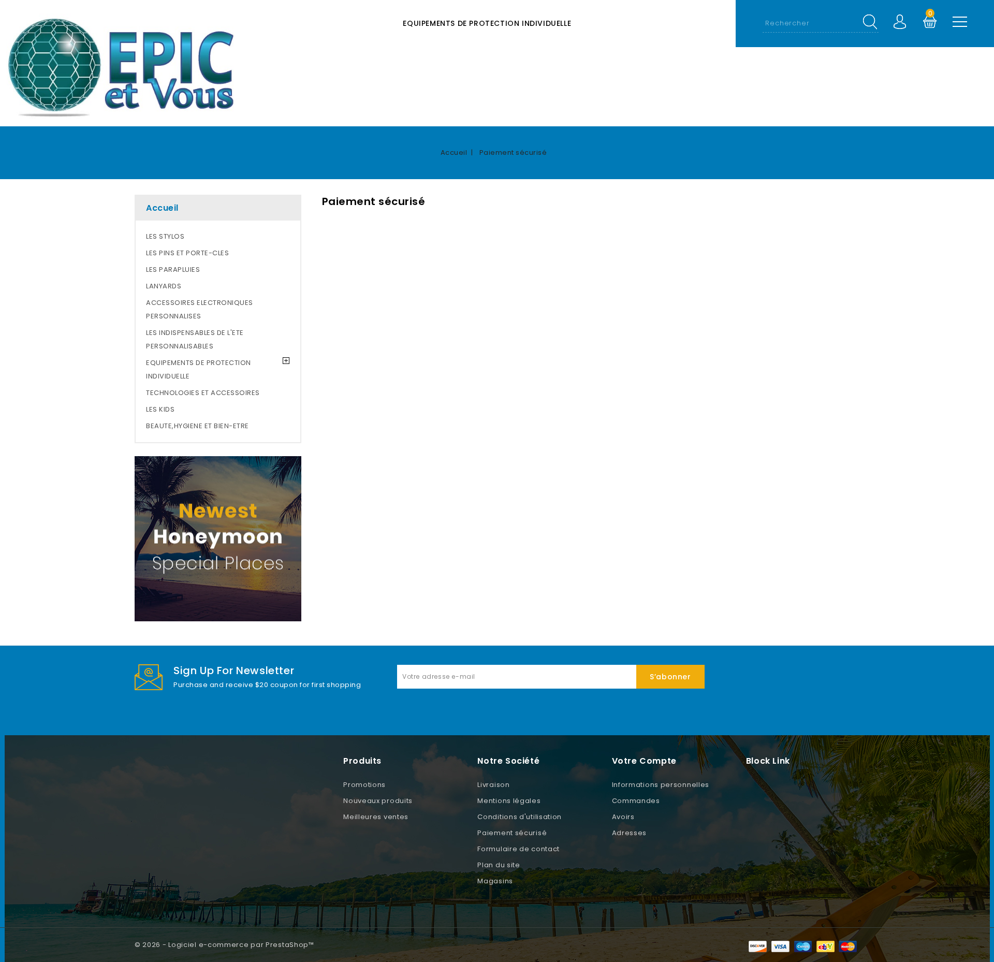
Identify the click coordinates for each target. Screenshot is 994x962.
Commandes (636, 801)
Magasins (495, 881)
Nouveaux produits (378, 801)
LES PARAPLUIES (173, 269)
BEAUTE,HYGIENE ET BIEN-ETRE (197, 426)
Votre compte (644, 761)
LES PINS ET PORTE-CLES (187, 253)
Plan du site (498, 865)
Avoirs (623, 817)
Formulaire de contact (518, 849)
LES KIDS (160, 409)
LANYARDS (163, 286)
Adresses (629, 833)
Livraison (493, 785)
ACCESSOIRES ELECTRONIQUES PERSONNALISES (199, 309)
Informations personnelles (661, 785)
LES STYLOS (165, 236)
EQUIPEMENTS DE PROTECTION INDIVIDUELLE (487, 23)
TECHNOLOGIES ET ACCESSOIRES (203, 393)
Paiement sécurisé (512, 833)
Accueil (162, 208)
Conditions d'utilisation (519, 817)
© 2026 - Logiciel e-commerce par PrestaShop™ (224, 945)
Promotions (364, 785)
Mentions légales (508, 801)
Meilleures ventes (375, 817)
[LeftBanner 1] (218, 539)
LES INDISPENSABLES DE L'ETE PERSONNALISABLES (195, 339)
